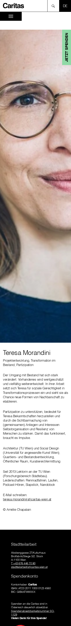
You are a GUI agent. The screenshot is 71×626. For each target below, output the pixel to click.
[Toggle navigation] (11, 16)
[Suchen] (54, 6)
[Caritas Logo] (13, 5)
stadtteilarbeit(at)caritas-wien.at (29, 567)
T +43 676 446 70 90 (23, 563)
